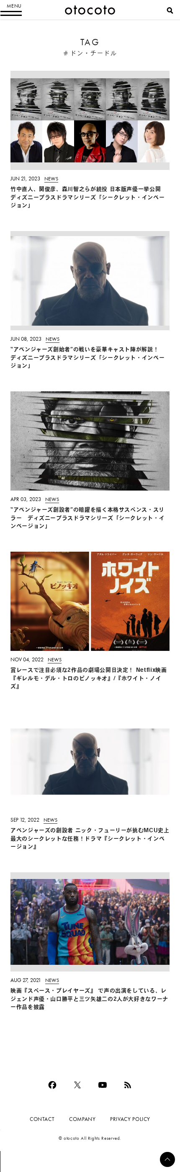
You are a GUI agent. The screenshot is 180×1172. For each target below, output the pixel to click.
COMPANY (82, 1119)
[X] (77, 1085)
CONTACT (42, 1119)
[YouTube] (102, 1085)
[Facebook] (52, 1085)
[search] (170, 10)
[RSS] (127, 1085)
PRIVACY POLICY (130, 1119)
